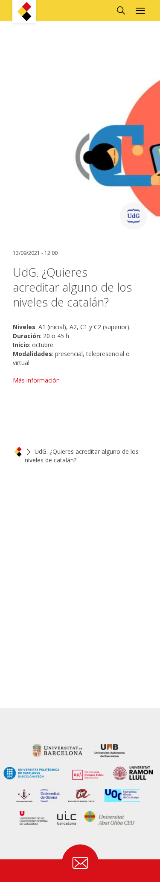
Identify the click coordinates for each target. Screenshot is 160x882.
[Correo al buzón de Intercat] (80, 862)
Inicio (18, 451)
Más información (36, 380)
